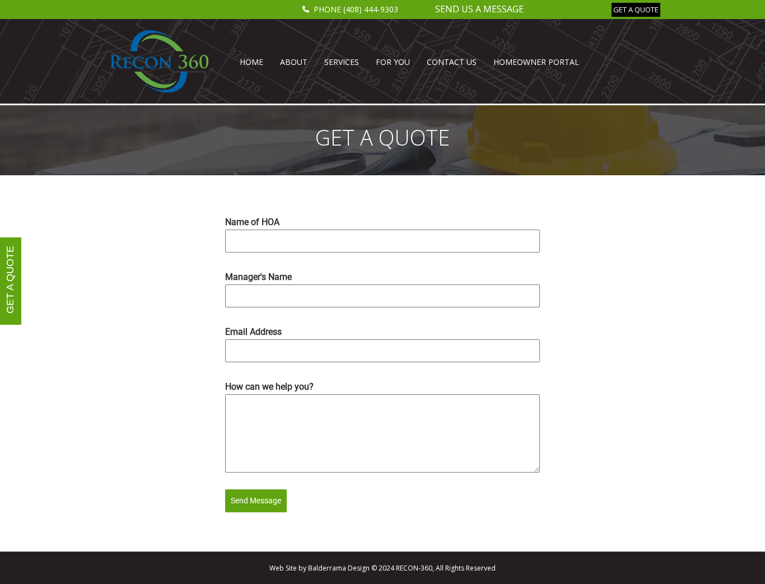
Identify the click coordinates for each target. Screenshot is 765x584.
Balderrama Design (339, 568)
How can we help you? (269, 386)
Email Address (253, 331)
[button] (636, 10)
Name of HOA (252, 222)
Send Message (256, 500)
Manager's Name (258, 277)
